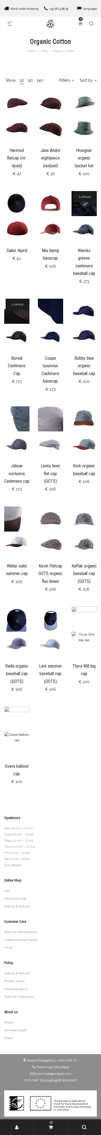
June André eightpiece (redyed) (50, 158)
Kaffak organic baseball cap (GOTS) (84, 573)
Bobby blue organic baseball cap (84, 366)
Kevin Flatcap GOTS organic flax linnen (50, 573)
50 (22, 80)
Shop (44, 50)
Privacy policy (14, 981)
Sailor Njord (16, 250)
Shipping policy (15, 989)
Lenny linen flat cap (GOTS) (50, 473)
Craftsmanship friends (21, 940)
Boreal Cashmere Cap (17, 366)
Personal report (15, 1030)
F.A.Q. (8, 948)
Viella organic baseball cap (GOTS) (16, 673)
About (8, 1022)
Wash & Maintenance (20, 932)
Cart (7, 891)
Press (8, 1038)
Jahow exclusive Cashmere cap (16, 473)
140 (40, 80)
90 (30, 80)
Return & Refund (17, 906)
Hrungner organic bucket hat (84, 158)
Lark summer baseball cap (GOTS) (50, 673)
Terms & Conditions (19, 997)
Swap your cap (15, 898)
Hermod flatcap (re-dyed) (17, 158)
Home (31, 50)
